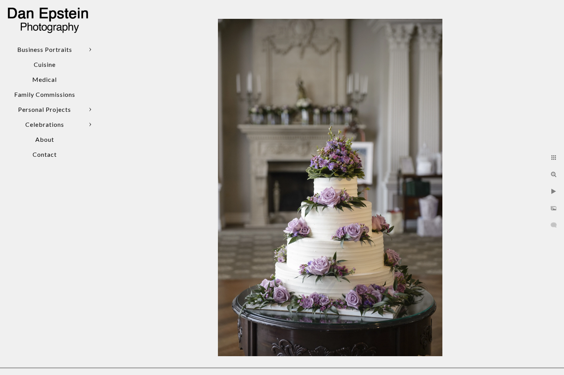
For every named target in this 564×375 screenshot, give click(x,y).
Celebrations (44, 124)
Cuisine (45, 64)
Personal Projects (44, 109)
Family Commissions (44, 94)
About (44, 139)
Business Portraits (44, 49)
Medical (44, 79)
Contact (45, 154)
